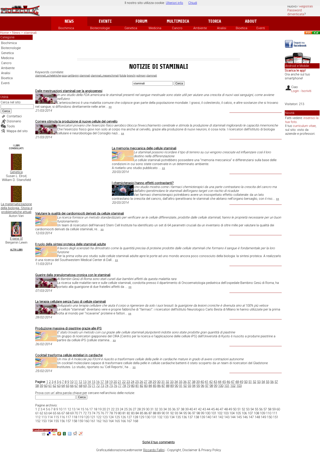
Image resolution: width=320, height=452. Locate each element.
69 (85, 386)
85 (154, 386)
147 (251, 417)
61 (50, 386)
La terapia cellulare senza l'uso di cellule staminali (70, 302)
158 (74, 421)
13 (84, 382)
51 (250, 382)
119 (80, 417)
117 (68, 417)
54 (263, 382)
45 (224, 382)
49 (241, 382)
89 (172, 386)
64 (63, 386)
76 (115, 386)
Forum (141, 21)
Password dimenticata (295, 12)
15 (93, 382)
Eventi (105, 21)
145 (239, 417)
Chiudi (192, 3)
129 (141, 417)
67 (76, 386)
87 (163, 386)
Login (295, 91)
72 (98, 386)
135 (178, 417)
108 (256, 413)
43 (215, 382)
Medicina (155, 28)
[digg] (43, 434)
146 (245, 417)
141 (214, 417)
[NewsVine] (64, 434)
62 (54, 386)
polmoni (141, 75)
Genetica (131, 28)
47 (232, 382)
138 (196, 417)
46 (228, 382)
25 (137, 382)
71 (93, 386)
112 (37, 417)
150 (269, 417)
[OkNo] (54, 434)
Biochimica (66, 28)
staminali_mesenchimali (105, 75)
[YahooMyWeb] (81, 434)
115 (56, 417)
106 (244, 413)
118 (74, 417)
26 (141, 382)
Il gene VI (16, 238)
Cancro (177, 28)
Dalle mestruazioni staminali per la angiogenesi (68, 91)
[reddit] (75, 434)
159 (80, 421)
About (251, 21)
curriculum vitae (304, 126)
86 (159, 386)
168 (135, 421)
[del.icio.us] (49, 434)
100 (220, 386)
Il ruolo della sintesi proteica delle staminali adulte (70, 244)
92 (185, 386)
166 (123, 421)
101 (226, 386)
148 (257, 417)
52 (254, 382)
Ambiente (200, 28)
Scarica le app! (295, 70)
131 (153, 417)
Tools (11, 126)
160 (86, 421)
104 (232, 413)
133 (165, 417)
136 (184, 417)
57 (276, 382)
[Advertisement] (158, 46)
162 (98, 421)
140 (208, 417)
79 (128, 386)
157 (68, 421)
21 (119, 382)
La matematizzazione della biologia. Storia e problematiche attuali (16, 208)
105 (238, 413)
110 (268, 413)
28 (150, 382)
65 (67, 386)
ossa (64, 75)
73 (102, 386)
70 (89, 386)
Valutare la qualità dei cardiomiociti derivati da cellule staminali (79, 213)
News (69, 21)
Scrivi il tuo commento (158, 442)
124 (111, 417)
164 (111, 421)
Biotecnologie (100, 28)
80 (133, 386)
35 (180, 382)
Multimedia (178, 21)
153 (44, 421)
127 (129, 417)
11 (76, 382)
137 (190, 417)
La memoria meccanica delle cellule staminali (144, 148)
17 (102, 382)
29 (154, 382)
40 (202, 382)
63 (59, 386)
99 (215, 386)
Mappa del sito (17, 131)
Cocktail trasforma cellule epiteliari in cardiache (69, 355)
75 (111, 386)
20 (115, 382)
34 (176, 382)
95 (198, 386)
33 (171, 382)
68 (80, 386)
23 (128, 382)
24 (132, 382)
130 (147, 417)
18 (106, 382)
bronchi (131, 75)
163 (105, 421)
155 (56, 421)
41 (206, 382)
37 (189, 382)
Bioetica (241, 28)
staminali (84, 75)
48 (237, 382)
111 (274, 413)
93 (189, 386)
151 (275, 417)
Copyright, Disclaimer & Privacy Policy (194, 450)
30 (158, 382)
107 (250, 413)
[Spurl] (69, 434)
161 (92, 421)
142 (220, 417)
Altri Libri (16, 249)
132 (159, 417)
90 (176, 386)
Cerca (6, 111)
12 (80, 382)
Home (4, 33)
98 (211, 386)
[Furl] (59, 434)
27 (145, 382)
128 (135, 417)
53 (259, 382)
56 (272, 382)
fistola (123, 75)
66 (72, 386)
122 (98, 417)
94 (193, 386)
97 (207, 386)
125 (117, 417)
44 (219, 382)
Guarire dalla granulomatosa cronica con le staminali (72, 275)
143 (226, 417)
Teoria (214, 21)
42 (211, 382)
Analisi (221, 28)
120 (86, 417)
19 (111, 382)
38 (193, 382)
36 (185, 382)
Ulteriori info (174, 3)
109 (262, 413)
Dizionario (14, 121)
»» (110, 107)
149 (263, 417)
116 (62, 417)
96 (202, 386)
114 (50, 417)
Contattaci (14, 116)
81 (137, 386)
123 (105, 417)
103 (239, 386)
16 (97, 382)
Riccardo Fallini (154, 450)
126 (123, 417)
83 (146, 386)
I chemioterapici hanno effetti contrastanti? (143, 183)
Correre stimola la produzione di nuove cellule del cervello (76, 121)
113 (44, 417)
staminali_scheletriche (48, 75)
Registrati (306, 6)
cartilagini (73, 75)
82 (141, 386)
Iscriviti (306, 91)
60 (45, 386)
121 (92, 417)
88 (167, 386)
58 (37, 386)
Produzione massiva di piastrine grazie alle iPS (68, 328)
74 (106, 386)
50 (246, 382)
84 (150, 386)
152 (37, 421)
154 (50, 421)
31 (163, 382)
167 (129, 421)
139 (202, 417)
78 (124, 386)
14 (89, 382)
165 (117, 421)
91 (180, 386)
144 (233, 417)
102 (233, 386)
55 (267, 382)
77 (119, 386)
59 (41, 386)
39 (198, 382)
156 (62, 421)
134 (172, 417)
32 (167, 382)
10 (71, 382)
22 (124, 382)
